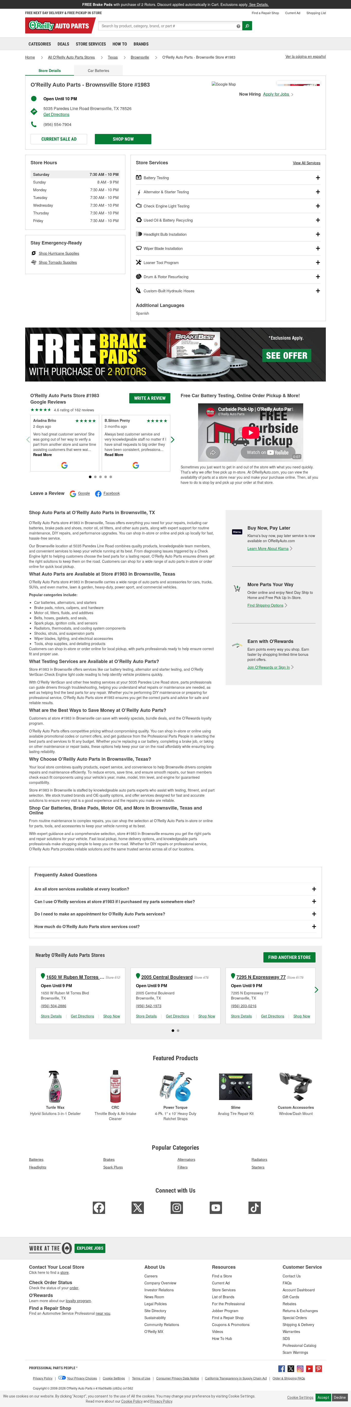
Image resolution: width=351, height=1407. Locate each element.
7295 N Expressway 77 (261, 977)
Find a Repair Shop (265, 13)
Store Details (51, 1016)
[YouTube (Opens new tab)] (309, 1368)
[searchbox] (170, 25)
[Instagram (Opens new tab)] (300, 1368)
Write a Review (149, 398)
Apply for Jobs (276, 94)
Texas (113, 57)
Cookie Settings (300, 1397)
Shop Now (123, 139)
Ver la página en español (305, 56)
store (64, 1272)
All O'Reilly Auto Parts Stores (71, 57)
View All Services (306, 162)
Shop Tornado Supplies (58, 262)
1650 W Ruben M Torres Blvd (75, 977)
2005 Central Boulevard (167, 977)
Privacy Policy (161, 1401)
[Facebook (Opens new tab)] (281, 1368)
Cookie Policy (132, 1401)
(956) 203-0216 (243, 1005)
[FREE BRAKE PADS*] (175, 355)
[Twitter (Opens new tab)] (291, 1368)
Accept (323, 1397)
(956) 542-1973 (148, 1005)
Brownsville (140, 57)
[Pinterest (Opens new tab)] (318, 1368)
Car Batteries (98, 70)
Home (30, 57)
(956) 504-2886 (53, 1005)
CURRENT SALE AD (59, 139)
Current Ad (292, 13)
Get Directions (56, 114)
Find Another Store (289, 957)
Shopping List (316, 13)
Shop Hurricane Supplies (59, 253)
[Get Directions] (224, 83)
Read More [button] (42, 454)
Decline (340, 1397)
